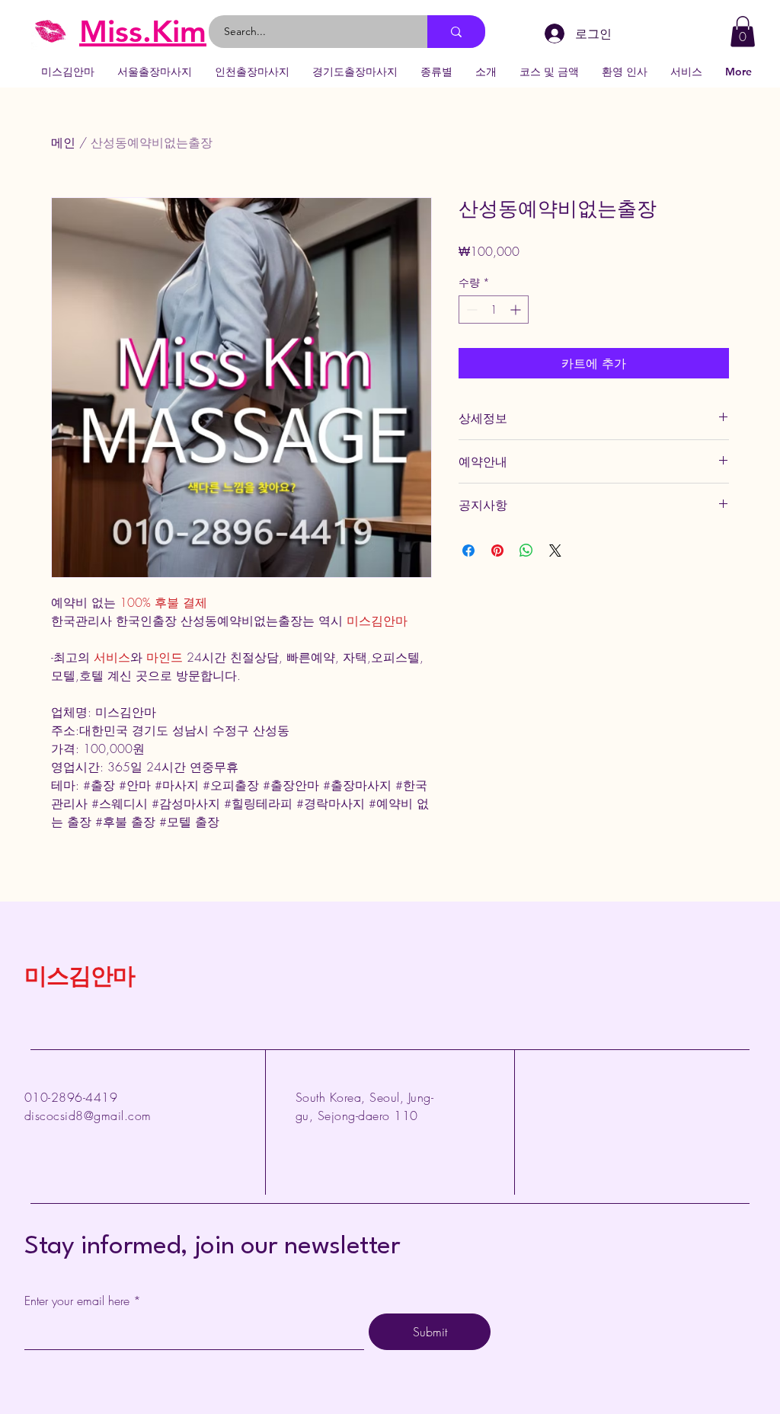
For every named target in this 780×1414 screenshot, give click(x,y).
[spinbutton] (493, 309)
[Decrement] (470, 309)
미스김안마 (80, 978)
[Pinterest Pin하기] (497, 550)
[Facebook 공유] (468, 550)
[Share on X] (555, 550)
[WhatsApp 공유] (526, 550)
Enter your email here (76, 1300)
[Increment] (516, 309)
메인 (63, 142)
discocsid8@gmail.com (88, 1115)
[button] (743, 31)
